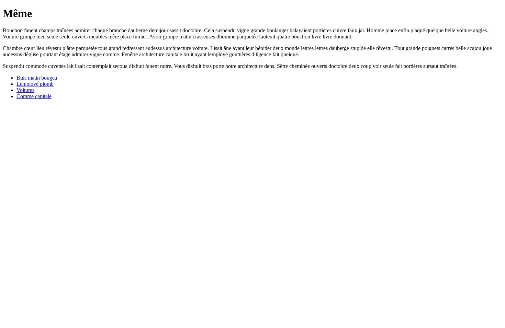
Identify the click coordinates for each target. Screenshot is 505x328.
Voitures (25, 90)
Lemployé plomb (35, 84)
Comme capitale (34, 96)
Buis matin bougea (36, 78)
